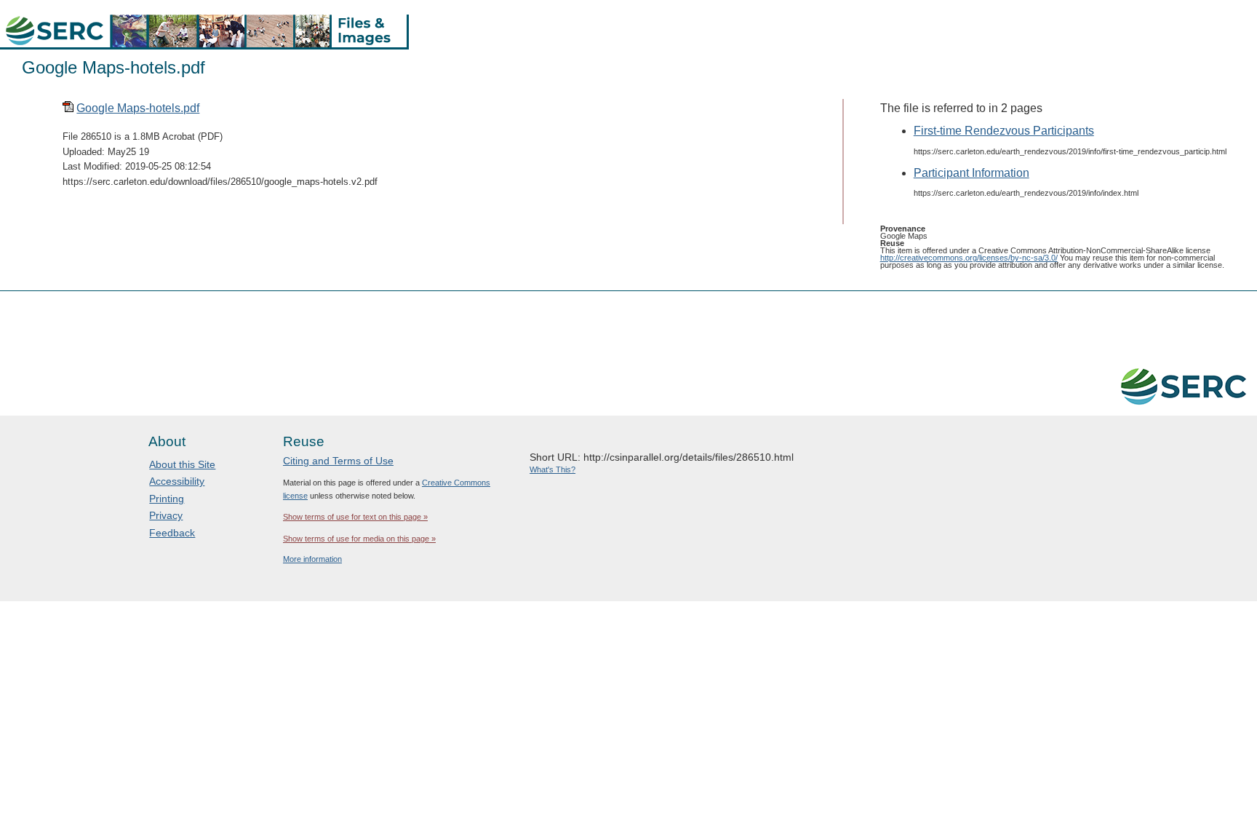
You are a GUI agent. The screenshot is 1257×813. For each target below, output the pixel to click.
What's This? (552, 469)
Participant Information (971, 173)
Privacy (166, 515)
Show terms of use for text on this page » (355, 516)
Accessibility (176, 481)
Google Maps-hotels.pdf (137, 108)
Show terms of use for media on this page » (359, 538)
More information (312, 559)
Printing (166, 498)
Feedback (172, 533)
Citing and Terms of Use (338, 461)
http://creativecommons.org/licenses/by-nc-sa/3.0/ (969, 257)
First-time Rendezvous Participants (1004, 130)
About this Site (182, 464)
